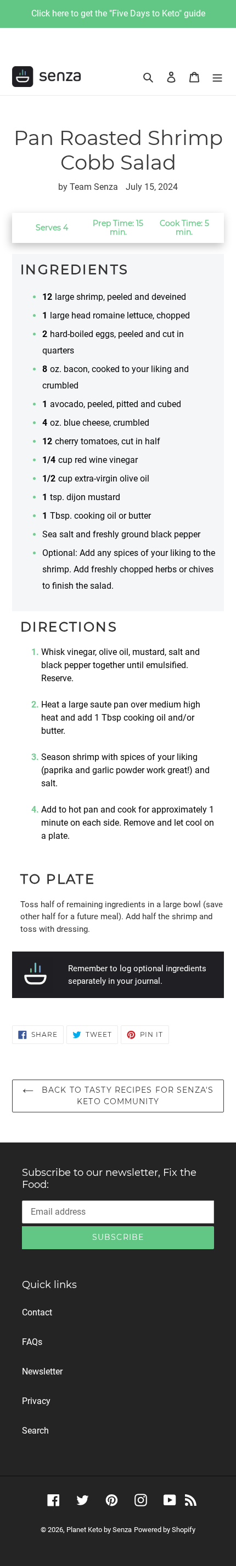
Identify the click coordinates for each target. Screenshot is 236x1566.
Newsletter (42, 1371)
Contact (37, 1312)
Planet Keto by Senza (99, 1530)
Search (35, 1430)
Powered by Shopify (164, 1530)
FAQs (32, 1342)
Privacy (36, 1401)
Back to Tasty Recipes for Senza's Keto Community (126, 1095)
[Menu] (217, 77)
